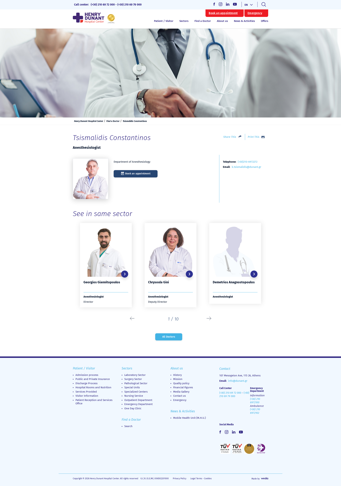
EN (246, 4)
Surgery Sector (133, 379)
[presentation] (132, 318)
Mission (177, 379)
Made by (255, 478)
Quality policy (181, 383)
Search (128, 426)
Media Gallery (181, 391)
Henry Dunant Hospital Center (88, 121)
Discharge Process (86, 383)
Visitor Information (86, 395)
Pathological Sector (135, 383)
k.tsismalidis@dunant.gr (246, 167)
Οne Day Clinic (132, 408)
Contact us (179, 395)
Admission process (86, 375)
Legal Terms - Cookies (201, 478)
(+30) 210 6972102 (255, 411)
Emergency (255, 13)
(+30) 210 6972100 (255, 400)
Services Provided (86, 391)
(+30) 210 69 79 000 (129, 4)
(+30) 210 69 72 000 (103, 4)
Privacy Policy (179, 478)
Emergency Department (138, 404)
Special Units (132, 387)
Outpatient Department (138, 400)
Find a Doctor (202, 21)
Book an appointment (223, 13)
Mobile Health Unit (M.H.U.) (189, 417)
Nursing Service (133, 395)
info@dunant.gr (237, 380)
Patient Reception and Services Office (93, 401)
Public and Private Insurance (92, 379)
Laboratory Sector (135, 375)
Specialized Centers (136, 391)
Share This (229, 136)
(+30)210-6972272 (247, 161)
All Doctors (168, 336)
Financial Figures (183, 387)
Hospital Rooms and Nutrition (93, 387)
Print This (253, 136)
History (177, 375)
